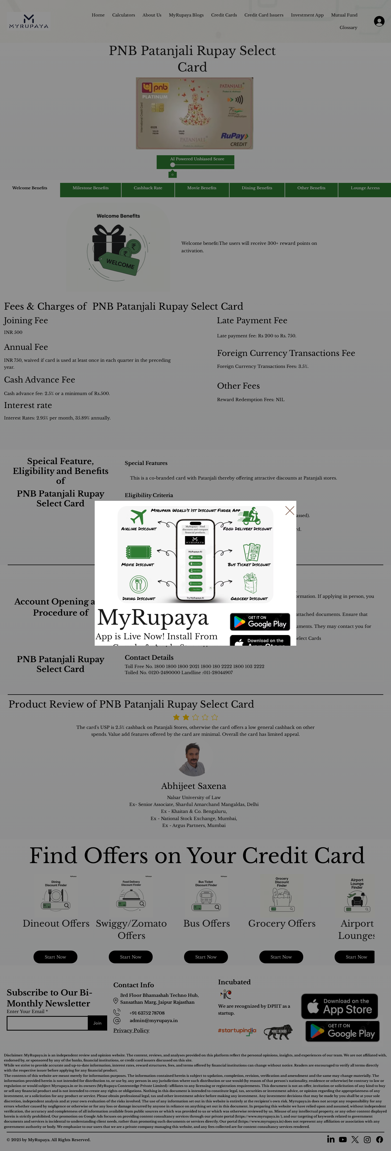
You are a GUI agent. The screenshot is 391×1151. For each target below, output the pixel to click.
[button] (289, 511)
